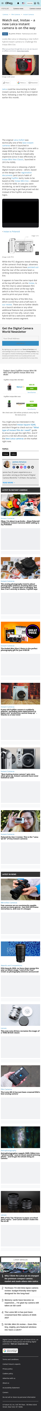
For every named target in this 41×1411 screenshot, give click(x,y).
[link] (9, 387)
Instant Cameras (28, 14)
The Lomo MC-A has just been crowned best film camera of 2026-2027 (21, 1315)
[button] (2, 3)
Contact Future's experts (11, 1364)
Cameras (5, 14)
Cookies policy (8, 1374)
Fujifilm (14, 178)
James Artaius (16, 34)
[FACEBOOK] (14, 467)
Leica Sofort (19, 140)
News (5, 34)
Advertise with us (9, 1378)
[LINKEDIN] (25, 467)
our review (7, 304)
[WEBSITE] (29, 467)
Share (7, 83)
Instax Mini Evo (22, 181)
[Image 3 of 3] (34, 245)
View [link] (31, 388)
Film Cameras (15, 14)
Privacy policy (7, 1369)
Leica (4, 89)
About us (6, 1383)
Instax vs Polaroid (11, 231)
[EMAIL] (33, 467)
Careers (5, 1392)
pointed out (33, 267)
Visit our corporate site (19, 1344)
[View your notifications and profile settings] (18, 3)
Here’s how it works (23, 51)
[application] (20, 211)
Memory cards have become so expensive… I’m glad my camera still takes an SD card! (22, 1303)
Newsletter (34, 83)
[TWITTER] (18, 467)
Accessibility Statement (11, 1388)
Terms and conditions (11, 1359)
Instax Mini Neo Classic (13, 159)
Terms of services (28, 349)
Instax (31, 283)
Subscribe (29, 3)
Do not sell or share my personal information (19, 1397)
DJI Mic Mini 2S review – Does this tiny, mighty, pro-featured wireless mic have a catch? (21, 1327)
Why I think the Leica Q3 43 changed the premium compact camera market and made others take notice (22, 1278)
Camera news (18, 9)
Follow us (23, 83)
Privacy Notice (31, 351)
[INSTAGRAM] (22, 467)
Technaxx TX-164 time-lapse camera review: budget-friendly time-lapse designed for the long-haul (21, 1291)
